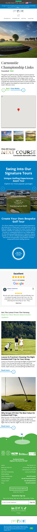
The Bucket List (31, 465)
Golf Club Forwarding (7, 472)
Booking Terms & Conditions (18, 510)
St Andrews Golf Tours (29, 467)
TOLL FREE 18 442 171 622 (12, 3)
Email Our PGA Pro (18, 492)
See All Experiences (30, 480)
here (18, 7)
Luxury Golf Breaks (30, 472)
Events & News (5, 478)
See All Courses (31, 476)
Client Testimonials (6, 476)
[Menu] (18, 15)
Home (3, 465)
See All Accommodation (29, 478)
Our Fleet (4, 469)
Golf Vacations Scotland (29, 469)
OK (31, 528)
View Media (15, 88)
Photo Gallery (5, 474)
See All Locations (31, 483)
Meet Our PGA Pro (6, 467)
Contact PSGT (5, 480)
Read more (18, 303)
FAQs (2, 483)
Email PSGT (22, 3)
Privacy (18, 513)
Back (8, 88)
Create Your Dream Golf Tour (18, 488)
